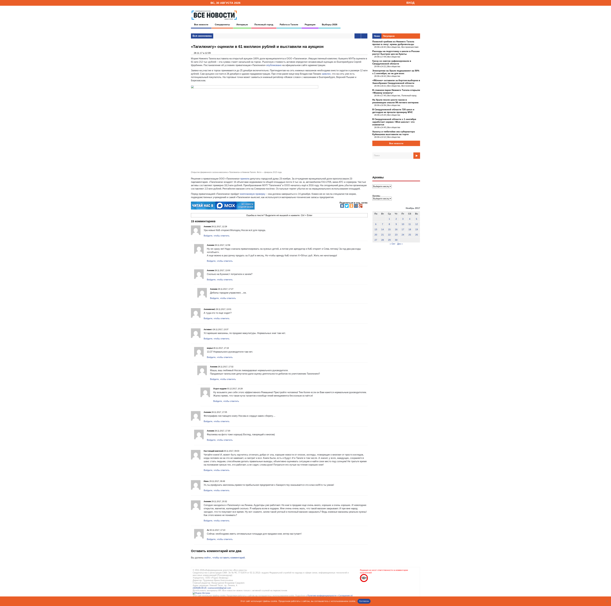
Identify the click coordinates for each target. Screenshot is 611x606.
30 (396, 240)
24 (403, 234)
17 (403, 229)
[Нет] (607, 601)
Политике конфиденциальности (322, 596)
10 (403, 224)
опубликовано (273, 65)
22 (389, 234)
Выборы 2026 (329, 24)
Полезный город (263, 24)
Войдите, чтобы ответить (216, 235)
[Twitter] (347, 206)
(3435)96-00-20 (199, 588)
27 (376, 240)
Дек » (400, 243)
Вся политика (407, 86)
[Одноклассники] (351, 206)
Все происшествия (409, 47)
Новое (377, 36)
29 (389, 240)
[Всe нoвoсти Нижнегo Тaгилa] (214, 20)
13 (376, 229)
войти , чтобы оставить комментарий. (224, 557)
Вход (410, 2)
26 (416, 234)
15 (389, 229)
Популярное (389, 36)
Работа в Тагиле (289, 24)
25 (409, 234)
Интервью (242, 24)
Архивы (376, 196)
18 (409, 229)
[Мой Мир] (356, 206)
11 (409, 224)
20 (376, 234)
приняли (244, 178)
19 (416, 229)
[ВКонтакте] (342, 206)
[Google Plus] (360, 206)
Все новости (201, 24)
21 (382, 234)
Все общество (393, 47)
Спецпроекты (222, 24)
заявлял (326, 73)
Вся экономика (202, 36)
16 (396, 229)
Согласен (364, 601)
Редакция (310, 24)
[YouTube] (202, 2)
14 (382, 229)
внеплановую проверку (252, 194)
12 (416, 224)
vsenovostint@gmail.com (219, 588)
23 (396, 234)
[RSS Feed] (198, 2)
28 (382, 240)
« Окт (392, 243)
